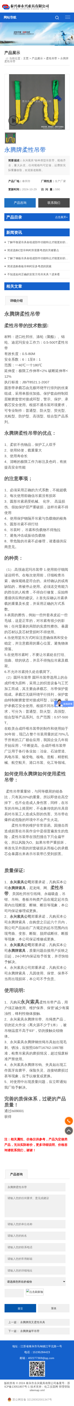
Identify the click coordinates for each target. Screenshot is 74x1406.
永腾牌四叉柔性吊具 (32, 1322)
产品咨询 (20, 202)
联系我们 (54, 202)
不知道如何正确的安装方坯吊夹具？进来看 (33, 274)
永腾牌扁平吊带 (29, 1331)
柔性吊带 (51, 58)
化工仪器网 (51, 1386)
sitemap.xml (37, 1390)
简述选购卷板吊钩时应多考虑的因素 (29, 266)
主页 (26, 58)
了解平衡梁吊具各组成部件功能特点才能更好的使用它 (38, 242)
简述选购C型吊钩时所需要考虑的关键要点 (33, 250)
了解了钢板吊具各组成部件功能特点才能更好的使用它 (38, 258)
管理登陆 (64, 1386)
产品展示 (37, 58)
